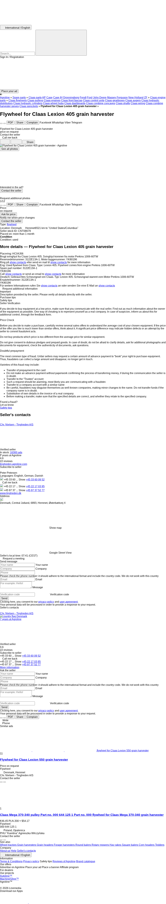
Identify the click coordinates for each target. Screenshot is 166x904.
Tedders (159, 844)
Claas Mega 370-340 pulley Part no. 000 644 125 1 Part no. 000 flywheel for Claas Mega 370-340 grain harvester (82, 814)
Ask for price (8, 214)
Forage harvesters (64, 844)
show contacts (18, 262)
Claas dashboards (74, 103)
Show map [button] (55, 527)
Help (13, 850)
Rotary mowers (101, 844)
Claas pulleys (35, 100)
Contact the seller (11, 190)
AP (44, 97)
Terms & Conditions (11, 861)
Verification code (59, 594)
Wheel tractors (8, 844)
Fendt (83, 97)
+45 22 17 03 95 (35, 486)
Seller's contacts (26, 850)
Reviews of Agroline (64, 861)
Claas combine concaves (100, 103)
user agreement (69, 601)
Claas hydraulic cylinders (27, 103)
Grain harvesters (27, 844)
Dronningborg (71, 97)
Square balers (130, 844)
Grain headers (45, 844)
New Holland (135, 97)
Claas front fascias (71, 100)
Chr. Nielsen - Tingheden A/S (16, 424)
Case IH (58, 97)
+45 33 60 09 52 (35, 479)
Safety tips (6, 407)
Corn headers (147, 844)
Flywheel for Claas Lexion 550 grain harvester (34, 759)
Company (41, 568)
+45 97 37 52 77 (35, 490)
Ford (89, 97)
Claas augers (133, 100)
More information (9, 667)
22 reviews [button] (6, 461)
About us (5, 850)
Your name (42, 564)
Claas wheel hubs (53, 103)
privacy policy (46, 601)
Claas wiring (138, 103)
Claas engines (52, 100)
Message (37, 587)
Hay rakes (116, 844)
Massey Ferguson (117, 97)
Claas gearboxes (115, 100)
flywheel (12, 224)
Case (49, 97)
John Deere (100, 97)
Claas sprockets (28, 106)
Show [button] (22, 479)
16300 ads (16, 452)
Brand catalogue (85, 861)
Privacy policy (31, 861)
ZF (145, 97)
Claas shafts (123, 103)
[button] (83, 74)
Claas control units (93, 100)
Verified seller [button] (8, 449)
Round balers (83, 844)
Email (39, 579)
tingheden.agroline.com (13, 464)
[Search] (61, 43)
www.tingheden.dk (10, 493)
